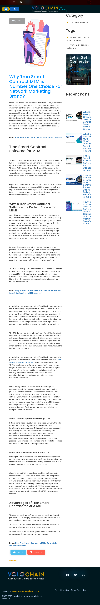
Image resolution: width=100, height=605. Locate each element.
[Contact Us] (78, 89)
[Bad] (11, 560)
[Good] (13, 560)
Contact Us (78, 80)
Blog (16, 9)
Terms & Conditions (62, 590)
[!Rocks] (15, 560)
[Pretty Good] (14, 560)
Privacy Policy (76, 590)
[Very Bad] (10, 560)
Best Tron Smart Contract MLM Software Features (38, 137)
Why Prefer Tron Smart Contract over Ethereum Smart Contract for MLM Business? (34, 291)
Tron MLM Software (79, 22)
